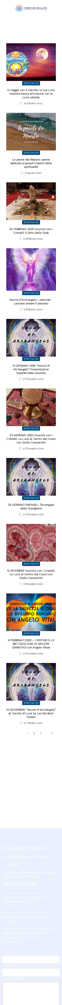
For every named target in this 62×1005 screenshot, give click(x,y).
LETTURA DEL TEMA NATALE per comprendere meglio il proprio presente (26, 915)
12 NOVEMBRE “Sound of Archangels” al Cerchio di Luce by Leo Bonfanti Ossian (31, 713)
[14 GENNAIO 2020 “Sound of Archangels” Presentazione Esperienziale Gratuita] (31, 337)
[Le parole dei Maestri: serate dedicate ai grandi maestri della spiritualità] (31, 131)
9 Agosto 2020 (32, 173)
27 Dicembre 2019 (32, 379)
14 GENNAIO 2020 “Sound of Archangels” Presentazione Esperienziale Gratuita (31, 369)
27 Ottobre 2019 (32, 723)
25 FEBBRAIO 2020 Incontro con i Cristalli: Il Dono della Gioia (31, 230)
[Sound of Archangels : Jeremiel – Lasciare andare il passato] (31, 269)
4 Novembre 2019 (32, 654)
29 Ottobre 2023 (32, 103)
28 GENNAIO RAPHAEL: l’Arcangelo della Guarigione (31, 506)
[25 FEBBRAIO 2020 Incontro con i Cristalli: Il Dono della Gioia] (31, 200)
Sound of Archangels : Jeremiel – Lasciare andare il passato (31, 301)
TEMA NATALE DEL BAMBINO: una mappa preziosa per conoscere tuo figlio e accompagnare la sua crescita (27, 933)
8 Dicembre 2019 (33, 584)
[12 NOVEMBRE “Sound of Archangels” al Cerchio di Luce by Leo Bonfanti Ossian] (31, 681)
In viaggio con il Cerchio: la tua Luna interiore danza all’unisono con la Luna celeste (31, 93)
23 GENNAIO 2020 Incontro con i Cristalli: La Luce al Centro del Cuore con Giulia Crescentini (30, 438)
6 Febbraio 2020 (32, 309)
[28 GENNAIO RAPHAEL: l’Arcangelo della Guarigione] (31, 476)
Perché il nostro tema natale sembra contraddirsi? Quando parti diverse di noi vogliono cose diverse (26, 897)
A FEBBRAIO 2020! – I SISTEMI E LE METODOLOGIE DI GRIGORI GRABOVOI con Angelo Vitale (31, 643)
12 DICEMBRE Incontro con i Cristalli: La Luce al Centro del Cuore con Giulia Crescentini (31, 574)
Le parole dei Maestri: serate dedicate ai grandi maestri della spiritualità (31, 163)
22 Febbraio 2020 (33, 239)
